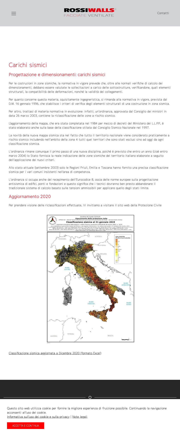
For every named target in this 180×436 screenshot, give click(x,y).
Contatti (163, 13)
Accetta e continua (25, 425)
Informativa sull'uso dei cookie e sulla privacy (38, 417)
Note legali (79, 417)
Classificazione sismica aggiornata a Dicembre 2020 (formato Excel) (55, 353)
